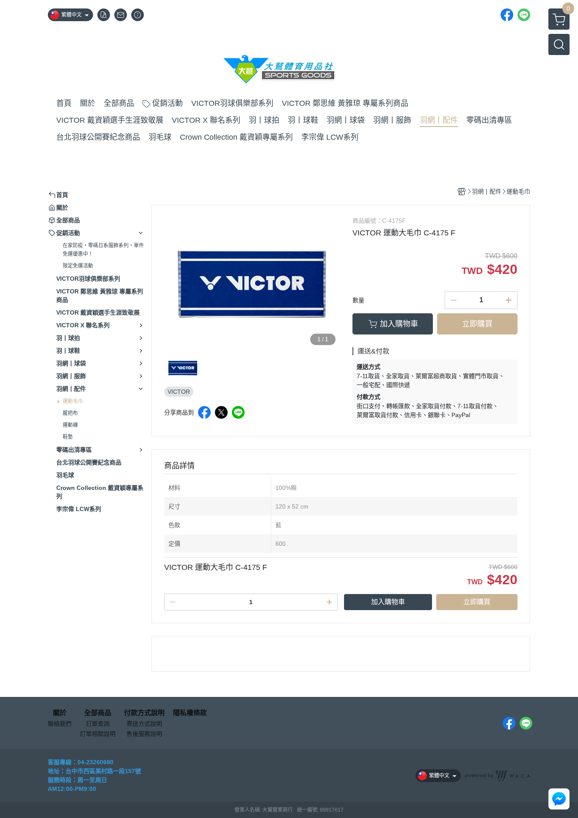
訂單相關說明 (98, 734)
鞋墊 (68, 437)
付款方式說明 (144, 713)
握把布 (70, 413)
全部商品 (97, 713)
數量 (358, 300)
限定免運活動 (78, 266)
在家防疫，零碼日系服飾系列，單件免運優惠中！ (103, 250)
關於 (59, 713)
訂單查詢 (98, 724)
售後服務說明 (144, 734)
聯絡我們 (60, 724)
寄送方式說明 (144, 724)
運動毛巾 (73, 401)
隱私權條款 (190, 713)
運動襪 (70, 425)
